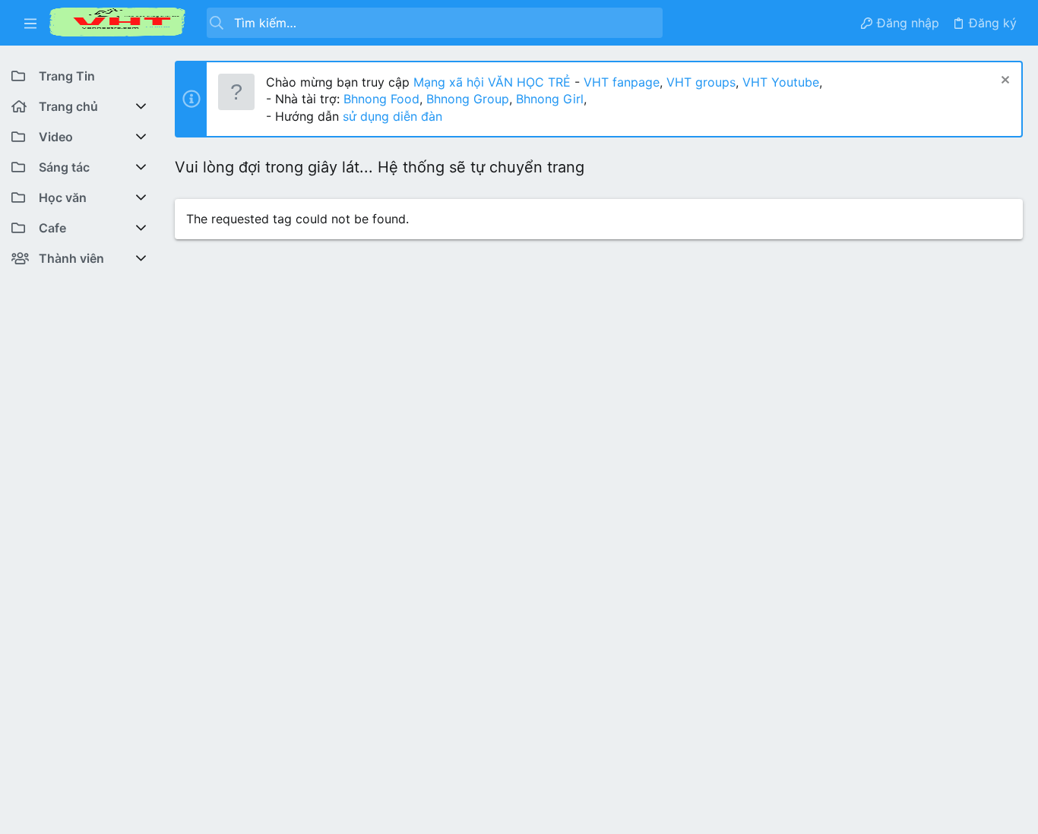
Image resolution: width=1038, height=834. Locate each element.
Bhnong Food (381, 98)
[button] (30, 22)
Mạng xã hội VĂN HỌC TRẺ (490, 82)
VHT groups (701, 82)
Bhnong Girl (550, 98)
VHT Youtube (780, 82)
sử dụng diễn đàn (390, 116)
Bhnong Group (467, 98)
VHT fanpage (622, 82)
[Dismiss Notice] (1003, 82)
